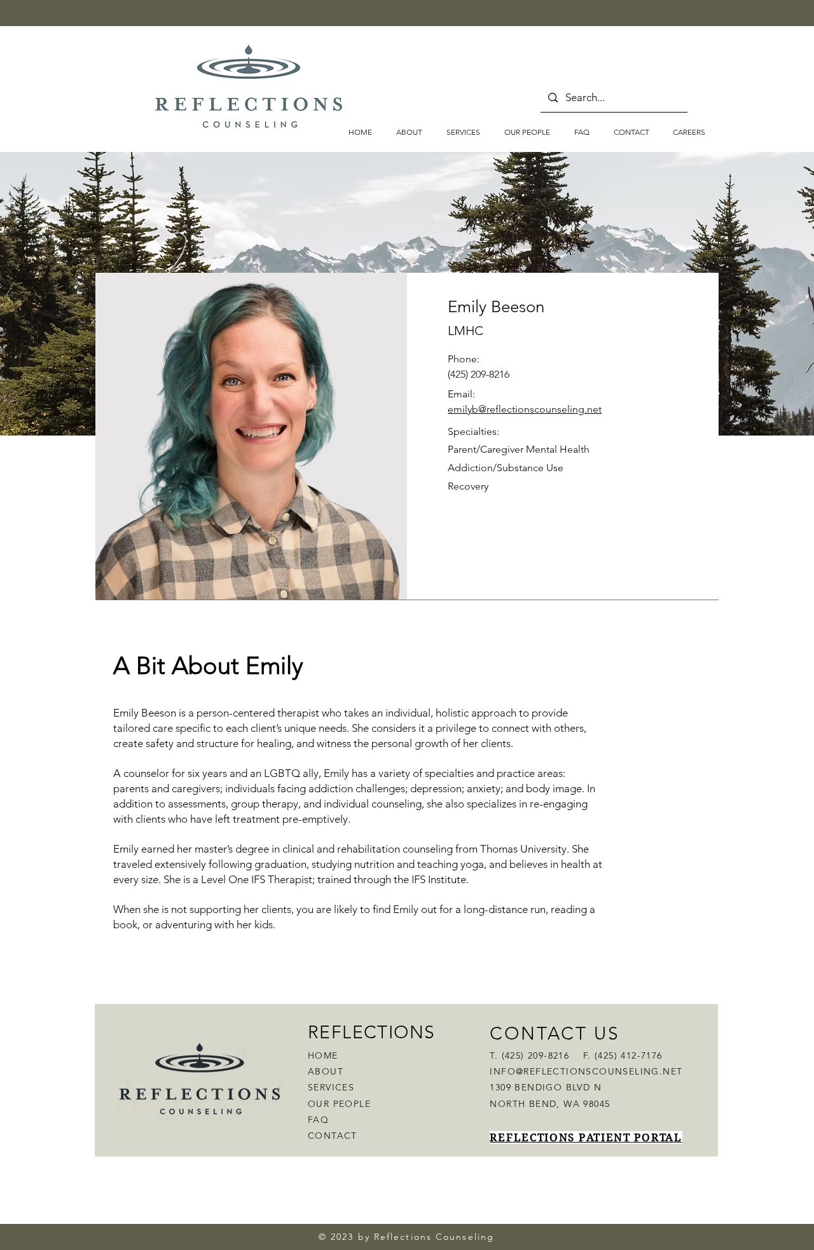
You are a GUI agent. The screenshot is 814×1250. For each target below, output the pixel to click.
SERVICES (331, 1087)
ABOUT (325, 1071)
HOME (323, 1055)
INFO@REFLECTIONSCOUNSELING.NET (586, 1071)
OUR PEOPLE (339, 1103)
